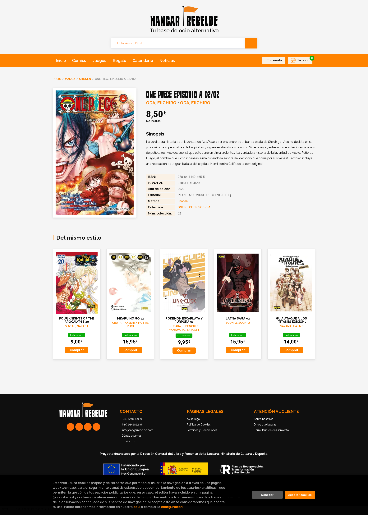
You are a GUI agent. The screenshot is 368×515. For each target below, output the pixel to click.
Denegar (267, 495)
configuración (172, 507)
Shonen (85, 78)
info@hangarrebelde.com (137, 430)
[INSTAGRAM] (79, 427)
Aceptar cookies (300, 495)
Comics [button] (79, 60)
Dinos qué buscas (265, 424)
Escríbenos (129, 441)
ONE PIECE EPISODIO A (194, 207)
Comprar (77, 350)
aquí (136, 507)
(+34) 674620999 (132, 419)
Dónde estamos (131, 435)
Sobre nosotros (263, 419)
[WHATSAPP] (70, 427)
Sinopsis (155, 134)
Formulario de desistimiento (271, 430)
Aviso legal (193, 419)
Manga (70, 78)
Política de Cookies (199, 424)
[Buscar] (251, 43)
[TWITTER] (88, 427)
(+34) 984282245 (132, 424)
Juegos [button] (99, 60)
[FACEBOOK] (96, 427)
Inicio (57, 78)
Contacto (131, 411)
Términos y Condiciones (202, 430)
